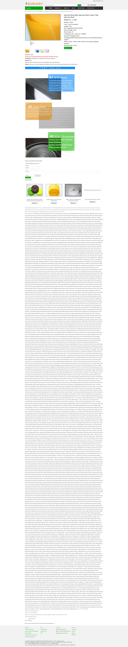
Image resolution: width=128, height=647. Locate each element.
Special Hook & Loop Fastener (31, 631)
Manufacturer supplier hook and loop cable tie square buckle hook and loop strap (45, 326)
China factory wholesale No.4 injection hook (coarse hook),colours (39, 271)
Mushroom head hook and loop (70, 246)
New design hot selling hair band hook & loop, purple (56, 313)
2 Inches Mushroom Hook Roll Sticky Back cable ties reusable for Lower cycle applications (48, 338)
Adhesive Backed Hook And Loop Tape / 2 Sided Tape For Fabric (85, 461)
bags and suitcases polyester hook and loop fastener (62, 234)
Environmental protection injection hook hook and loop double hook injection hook (58, 499)
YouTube (74, 634)
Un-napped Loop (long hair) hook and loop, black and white (85, 250)
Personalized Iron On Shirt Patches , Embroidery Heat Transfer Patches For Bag (50, 560)
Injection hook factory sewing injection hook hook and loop (49, 468)
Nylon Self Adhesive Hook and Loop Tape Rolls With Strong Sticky (56, 461)
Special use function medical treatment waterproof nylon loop (40, 321)
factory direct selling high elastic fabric (73, 321)
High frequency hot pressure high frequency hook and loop (48, 259)
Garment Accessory (34, 608)
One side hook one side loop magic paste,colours (84, 236)
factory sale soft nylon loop (36, 317)
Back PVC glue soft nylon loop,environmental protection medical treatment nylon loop (61, 317)
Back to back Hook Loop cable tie (32, 607)
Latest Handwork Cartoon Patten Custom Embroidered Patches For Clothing (66, 582)
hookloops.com (51, 623)
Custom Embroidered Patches (56, 608)
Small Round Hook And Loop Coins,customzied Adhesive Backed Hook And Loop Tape (60, 332)
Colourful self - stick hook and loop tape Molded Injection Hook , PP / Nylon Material (51, 430)
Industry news (44, 631)
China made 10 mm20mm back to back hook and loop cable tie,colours (41, 242)
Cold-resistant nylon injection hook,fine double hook (84, 267)
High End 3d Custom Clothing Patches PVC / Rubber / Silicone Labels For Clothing (83, 553)
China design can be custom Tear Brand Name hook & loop (57, 305)
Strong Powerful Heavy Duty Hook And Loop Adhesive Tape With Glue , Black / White (50, 426)
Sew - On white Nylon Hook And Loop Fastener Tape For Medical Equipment (63, 420)
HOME (50, 8)
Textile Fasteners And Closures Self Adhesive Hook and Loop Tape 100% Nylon (45, 434)
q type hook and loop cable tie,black (73, 292)
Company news (44, 629)
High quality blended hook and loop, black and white (87, 219)
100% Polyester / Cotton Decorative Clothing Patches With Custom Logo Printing (60, 537)
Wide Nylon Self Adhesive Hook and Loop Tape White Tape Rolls (73, 459)
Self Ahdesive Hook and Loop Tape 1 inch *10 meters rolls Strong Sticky (67, 438)
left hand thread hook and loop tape (67, 298)
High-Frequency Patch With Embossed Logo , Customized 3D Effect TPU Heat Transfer (66, 547)
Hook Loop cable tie (96, 605)
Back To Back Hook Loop (53, 601)
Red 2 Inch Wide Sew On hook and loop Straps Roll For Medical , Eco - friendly (65, 411)
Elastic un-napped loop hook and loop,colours (77, 255)
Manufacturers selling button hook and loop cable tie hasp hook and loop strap (78, 326)
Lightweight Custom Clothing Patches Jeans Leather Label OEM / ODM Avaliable (57, 559)
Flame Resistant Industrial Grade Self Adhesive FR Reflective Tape (44, 372)
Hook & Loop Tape (29, 629)
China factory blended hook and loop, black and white (68, 221)
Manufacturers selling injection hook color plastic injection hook (51, 470)
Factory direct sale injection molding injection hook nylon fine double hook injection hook (66, 509)
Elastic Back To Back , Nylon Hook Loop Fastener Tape (78, 455)
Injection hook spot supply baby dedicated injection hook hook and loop (87, 489)
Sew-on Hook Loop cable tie (46, 607)
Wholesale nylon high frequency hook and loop (71, 259)
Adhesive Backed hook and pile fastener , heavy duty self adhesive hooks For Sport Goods (57, 447)
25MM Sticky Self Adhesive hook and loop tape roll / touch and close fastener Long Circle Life (66, 440)
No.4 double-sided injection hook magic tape (70, 265)
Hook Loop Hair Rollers (70, 607)
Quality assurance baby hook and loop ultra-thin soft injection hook (48, 466)
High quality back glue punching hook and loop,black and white (74, 284)
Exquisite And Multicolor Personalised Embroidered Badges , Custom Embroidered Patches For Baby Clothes (58, 574)
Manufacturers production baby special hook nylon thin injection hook (49, 497)
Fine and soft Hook (74, 601)
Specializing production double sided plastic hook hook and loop (88, 488)
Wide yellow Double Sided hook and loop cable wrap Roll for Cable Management (42, 390)
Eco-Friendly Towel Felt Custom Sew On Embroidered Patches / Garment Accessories (57, 516)
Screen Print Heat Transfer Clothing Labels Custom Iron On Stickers (71, 589)
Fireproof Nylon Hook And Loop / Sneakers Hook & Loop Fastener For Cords (71, 417)
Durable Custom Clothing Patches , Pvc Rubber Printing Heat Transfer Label (44, 520)
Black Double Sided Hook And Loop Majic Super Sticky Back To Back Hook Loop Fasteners (53, 384)
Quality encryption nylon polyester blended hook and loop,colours (42, 227)
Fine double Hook (45, 603)
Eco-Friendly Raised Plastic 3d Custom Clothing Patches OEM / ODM (78, 513)
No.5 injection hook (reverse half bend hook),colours (90, 271)
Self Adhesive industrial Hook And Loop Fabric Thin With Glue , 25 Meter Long (64, 401)
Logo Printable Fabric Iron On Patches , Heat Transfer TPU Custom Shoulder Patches (47, 553)
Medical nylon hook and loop (56, 217)
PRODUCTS (58, 8)
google (73, 633)
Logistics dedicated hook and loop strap (77, 301)
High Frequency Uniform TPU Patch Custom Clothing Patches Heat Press (86, 539)
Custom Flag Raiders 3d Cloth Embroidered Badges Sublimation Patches (40, 541)
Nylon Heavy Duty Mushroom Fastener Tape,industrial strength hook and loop (75, 340)
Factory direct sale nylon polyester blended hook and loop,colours (63, 225)
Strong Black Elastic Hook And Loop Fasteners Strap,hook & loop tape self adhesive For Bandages (75, 349)
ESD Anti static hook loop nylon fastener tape (51, 395)
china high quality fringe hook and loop (46, 309)
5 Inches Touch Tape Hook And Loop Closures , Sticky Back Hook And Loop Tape (82, 451)
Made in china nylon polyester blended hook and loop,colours (81, 223)
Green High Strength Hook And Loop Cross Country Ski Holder (75, 395)
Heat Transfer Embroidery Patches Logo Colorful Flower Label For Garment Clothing (47, 585)
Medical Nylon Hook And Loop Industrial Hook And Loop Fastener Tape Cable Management (47, 415)
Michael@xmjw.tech (99, 0)
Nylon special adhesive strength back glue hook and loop (76, 276)
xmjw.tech (29, 623)
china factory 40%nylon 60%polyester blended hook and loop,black (53, 228)
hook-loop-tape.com (36, 623)
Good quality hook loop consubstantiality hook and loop (46, 240)
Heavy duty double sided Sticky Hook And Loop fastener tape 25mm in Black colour (62, 442)
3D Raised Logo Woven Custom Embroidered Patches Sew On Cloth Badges (70, 580)
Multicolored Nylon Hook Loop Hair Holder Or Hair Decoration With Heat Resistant (71, 392)
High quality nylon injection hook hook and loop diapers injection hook (80, 493)
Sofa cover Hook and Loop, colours (59, 213)
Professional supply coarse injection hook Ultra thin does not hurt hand (82, 501)
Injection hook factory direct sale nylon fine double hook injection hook (54, 507)
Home (26, 11)
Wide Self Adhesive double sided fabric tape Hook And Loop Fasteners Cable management (82, 388)
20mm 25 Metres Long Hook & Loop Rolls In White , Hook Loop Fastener (76, 436)
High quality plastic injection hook (41, 505)
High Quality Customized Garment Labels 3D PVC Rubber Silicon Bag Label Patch (43, 526)
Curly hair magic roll (33, 309)
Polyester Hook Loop (29, 601)
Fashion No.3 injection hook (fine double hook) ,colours (61, 267)
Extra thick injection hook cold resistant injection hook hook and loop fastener (57, 486)
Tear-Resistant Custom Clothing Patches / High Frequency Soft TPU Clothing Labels (79, 520)
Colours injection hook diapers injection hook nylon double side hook (60, 480)
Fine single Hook (79, 599)
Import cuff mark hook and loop (77, 305)
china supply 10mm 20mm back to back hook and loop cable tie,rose (55, 244)
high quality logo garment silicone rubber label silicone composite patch (53, 524)
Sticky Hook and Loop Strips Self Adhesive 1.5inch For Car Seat (51, 455)
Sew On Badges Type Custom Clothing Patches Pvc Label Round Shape (82, 560)
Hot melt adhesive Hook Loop (72, 605)
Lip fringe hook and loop (87, 307)
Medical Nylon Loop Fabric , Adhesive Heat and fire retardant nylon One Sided (49, 405)
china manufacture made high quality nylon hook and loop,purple (77, 217)
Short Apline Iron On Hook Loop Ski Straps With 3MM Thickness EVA (59, 397)
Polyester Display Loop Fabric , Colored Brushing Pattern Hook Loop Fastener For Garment (44, 407)
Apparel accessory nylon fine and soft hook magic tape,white (77, 248)
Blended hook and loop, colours (64, 230)
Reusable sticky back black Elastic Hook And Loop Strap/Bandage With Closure (65, 344)
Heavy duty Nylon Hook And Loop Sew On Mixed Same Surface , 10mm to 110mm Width (70, 418)
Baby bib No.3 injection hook (43, 300)
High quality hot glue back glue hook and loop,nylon (82, 282)
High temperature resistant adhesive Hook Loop (92, 603)
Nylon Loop (78, 607)
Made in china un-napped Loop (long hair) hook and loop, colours (64, 252)
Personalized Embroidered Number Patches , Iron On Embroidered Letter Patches (83, 585)
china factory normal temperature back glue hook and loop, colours (50, 276)
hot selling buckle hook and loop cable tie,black (85, 298)
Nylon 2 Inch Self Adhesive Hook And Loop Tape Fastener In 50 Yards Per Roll (49, 428)
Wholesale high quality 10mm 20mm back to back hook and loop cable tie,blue (73, 242)
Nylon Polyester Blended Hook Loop (92, 599)
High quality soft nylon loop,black (87, 317)
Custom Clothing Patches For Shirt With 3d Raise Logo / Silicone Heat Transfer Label (65, 514)
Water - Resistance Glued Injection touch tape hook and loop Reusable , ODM (52, 432)
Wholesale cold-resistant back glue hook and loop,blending (51, 280)
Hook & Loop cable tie (30, 636)
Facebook (74, 629)
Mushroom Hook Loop (64, 601)
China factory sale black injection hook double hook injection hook (69, 495)
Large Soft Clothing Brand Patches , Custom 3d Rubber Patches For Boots (73, 562)
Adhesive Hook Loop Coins (86, 605)
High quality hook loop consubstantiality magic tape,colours (67, 238)
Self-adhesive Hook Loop (52, 599)
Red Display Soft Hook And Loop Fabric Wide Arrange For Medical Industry (59, 403)
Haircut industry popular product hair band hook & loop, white (81, 313)
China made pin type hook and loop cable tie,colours (85, 288)
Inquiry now (68, 48)
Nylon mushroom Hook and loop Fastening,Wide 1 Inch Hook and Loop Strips (41, 340)
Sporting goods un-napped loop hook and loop (89, 252)
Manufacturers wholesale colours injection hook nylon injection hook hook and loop (48, 474)
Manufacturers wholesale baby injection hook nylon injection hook (79, 470)
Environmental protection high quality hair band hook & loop (73, 315)
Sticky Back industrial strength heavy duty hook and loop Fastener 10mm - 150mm (79, 434)
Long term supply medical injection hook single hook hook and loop (48, 513)
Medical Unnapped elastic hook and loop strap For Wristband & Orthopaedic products (74, 347)
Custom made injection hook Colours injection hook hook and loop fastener (58, 476)
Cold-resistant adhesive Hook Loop (32, 605)
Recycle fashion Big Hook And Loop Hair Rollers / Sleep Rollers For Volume (63, 394)
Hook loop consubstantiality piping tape (46, 238)
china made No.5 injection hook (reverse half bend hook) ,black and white (65, 273)
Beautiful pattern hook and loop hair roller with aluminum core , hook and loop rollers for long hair (66, 568)
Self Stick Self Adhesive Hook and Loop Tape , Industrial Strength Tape (71, 453)
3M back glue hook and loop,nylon (71, 280)
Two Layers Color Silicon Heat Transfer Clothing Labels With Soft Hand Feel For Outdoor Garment (64, 593)
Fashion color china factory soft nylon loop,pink (73, 319)
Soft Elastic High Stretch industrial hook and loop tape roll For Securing (40, 347)
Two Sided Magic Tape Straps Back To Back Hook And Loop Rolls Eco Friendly (45, 388)
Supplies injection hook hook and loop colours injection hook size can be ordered (71, 482)
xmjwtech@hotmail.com (65, 631)
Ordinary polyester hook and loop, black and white (43, 232)
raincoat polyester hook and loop (81, 234)
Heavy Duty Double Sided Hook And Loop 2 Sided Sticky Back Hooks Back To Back (78, 390)
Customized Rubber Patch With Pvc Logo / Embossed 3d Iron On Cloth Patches (78, 526)
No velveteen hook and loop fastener (59, 255)
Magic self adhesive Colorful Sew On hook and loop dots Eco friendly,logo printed (68, 328)
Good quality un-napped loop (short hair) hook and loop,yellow (54, 253)
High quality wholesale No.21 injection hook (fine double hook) (61, 269)
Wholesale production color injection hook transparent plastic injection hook (59, 472)
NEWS (73, 8)
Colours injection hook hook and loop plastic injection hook (55, 478)
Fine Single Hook (40, 11)
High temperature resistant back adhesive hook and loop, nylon (51, 278)
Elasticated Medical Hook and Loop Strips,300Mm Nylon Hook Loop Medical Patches (66, 357)
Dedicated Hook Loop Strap (59, 607)
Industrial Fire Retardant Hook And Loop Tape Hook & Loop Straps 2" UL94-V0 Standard (78, 372)
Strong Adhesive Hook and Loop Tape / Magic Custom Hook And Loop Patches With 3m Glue (80, 374)
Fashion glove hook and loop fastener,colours (88, 232)
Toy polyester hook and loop (94, 234)
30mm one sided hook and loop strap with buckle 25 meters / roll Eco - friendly (56, 380)
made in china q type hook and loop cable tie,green (76, 294)
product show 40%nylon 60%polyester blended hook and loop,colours (42, 230)
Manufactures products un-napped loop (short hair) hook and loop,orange (83, 253)
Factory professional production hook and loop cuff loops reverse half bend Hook (64, 465)
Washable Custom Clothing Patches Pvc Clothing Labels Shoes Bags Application (78, 555)
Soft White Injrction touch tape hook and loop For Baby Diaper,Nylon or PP (56, 359)
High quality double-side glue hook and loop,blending (36, 282)
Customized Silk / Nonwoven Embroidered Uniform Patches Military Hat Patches (53, 539)
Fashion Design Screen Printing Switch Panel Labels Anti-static (55, 551)
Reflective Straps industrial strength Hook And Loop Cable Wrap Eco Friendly (55, 413)
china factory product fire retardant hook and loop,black (79, 261)
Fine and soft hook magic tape (65, 250)
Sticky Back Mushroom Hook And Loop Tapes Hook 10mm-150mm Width (84, 338)
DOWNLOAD (81, 8)
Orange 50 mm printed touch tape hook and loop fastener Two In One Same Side (59, 422)
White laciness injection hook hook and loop (70, 484)
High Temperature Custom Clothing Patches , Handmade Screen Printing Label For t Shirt (71, 528)
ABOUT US (66, 8)
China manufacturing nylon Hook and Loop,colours (78, 213)
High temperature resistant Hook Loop (90, 607)
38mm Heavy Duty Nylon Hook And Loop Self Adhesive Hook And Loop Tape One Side (56, 424)
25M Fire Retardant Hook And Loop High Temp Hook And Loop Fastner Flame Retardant (50, 370)
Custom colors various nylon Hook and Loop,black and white (48, 215)
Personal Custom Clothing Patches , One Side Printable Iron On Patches (65, 532)
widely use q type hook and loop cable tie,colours (41, 296)
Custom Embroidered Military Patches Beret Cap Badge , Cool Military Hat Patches (42, 555)
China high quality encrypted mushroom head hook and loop (51, 248)
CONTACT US (90, 8)
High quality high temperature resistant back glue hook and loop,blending (80, 278)
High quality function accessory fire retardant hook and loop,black (53, 261)
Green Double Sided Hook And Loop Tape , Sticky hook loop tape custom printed (53, 386)
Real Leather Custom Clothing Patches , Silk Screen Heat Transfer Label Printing (64, 545)
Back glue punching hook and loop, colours (51, 284)
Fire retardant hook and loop (88, 259)
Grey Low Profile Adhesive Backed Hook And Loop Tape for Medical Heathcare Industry (50, 361)
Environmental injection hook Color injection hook (73, 468)
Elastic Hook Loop (90, 601)
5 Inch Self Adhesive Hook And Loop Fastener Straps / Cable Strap (44, 459)
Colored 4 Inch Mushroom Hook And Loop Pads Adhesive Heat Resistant (67, 342)
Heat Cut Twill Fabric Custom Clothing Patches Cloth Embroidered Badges (69, 564)
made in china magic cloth (59, 321)
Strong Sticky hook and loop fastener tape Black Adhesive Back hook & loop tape (46, 451)
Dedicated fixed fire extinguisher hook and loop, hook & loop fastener (54, 301)
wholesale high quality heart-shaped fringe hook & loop (41, 311)
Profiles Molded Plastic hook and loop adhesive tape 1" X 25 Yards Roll (59, 353)
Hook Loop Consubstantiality (41, 601)
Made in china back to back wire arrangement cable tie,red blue (51, 292)
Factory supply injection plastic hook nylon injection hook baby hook (77, 466)
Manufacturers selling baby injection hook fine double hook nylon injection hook (66, 505)
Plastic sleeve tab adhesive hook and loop (87, 323)
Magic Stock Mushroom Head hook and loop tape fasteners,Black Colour (52, 334)
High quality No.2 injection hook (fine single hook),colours (45, 263)
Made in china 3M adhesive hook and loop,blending (90, 280)
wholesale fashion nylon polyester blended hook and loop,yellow (70, 227)
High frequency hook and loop (47, 257)
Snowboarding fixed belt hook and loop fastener (39, 303)
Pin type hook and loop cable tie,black (45, 288)
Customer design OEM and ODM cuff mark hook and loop (68, 307)
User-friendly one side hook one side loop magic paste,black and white (59, 236)
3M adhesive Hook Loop (45, 605)
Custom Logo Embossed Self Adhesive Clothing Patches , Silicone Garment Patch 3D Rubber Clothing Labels (63, 534)
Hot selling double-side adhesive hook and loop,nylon (59, 282)
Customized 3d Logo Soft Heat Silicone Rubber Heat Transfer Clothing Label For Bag (54, 518)
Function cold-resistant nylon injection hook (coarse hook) (66, 271)
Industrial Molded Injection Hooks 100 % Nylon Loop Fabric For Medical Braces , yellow (63, 399)
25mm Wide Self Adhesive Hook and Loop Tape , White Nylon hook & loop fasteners (62, 443)
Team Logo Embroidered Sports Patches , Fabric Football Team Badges (76, 587)
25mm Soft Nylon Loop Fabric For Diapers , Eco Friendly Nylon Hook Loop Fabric (74, 409)
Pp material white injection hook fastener (82, 486)
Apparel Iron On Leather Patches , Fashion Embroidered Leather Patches (70, 543)
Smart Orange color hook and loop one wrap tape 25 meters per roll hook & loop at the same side (50, 382)
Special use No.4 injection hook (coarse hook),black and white (89, 269)
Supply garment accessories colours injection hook (79, 478)
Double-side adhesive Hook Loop (59, 605)
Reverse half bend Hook (61, 603)
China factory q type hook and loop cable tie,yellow (54, 294)
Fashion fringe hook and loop (80, 309)
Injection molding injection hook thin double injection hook (47, 484)
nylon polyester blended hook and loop (88, 221)
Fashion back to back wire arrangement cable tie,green (76, 290)
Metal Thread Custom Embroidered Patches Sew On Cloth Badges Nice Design (56, 584)
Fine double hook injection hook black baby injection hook (82, 507)
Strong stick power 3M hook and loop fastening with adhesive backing (74, 376)
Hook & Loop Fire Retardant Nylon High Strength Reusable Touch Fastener (58, 369)
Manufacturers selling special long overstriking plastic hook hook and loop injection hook (67, 463)
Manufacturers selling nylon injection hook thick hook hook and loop (50, 493)
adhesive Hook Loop (71, 599)
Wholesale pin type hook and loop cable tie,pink (64, 288)
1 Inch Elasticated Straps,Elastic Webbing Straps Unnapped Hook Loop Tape (86, 346)
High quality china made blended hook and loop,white (55, 223)
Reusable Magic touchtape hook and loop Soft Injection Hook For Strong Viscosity (82, 363)
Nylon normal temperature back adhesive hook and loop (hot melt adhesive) (63, 275)
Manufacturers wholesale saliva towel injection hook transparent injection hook (41, 491)
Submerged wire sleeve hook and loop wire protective (52, 324)
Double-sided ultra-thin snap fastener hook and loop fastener (62, 303)
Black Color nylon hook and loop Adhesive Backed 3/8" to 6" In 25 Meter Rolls (51, 449)
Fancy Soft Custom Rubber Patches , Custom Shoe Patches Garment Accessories (66, 557)
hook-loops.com (44, 623)
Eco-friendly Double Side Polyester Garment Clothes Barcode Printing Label (85, 524)
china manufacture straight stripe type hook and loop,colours (46, 298)
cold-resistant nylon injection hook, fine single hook (91, 265)
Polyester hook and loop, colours (79, 230)
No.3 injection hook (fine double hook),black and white (36, 267)
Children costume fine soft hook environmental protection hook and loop (83, 300)
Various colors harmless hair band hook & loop (50, 315)
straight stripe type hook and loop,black (60, 296)
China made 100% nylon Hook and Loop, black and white (74, 215)
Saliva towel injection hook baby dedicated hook (35, 489)
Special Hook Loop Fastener (90, 597)
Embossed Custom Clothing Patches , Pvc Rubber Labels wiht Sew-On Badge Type (61, 536)
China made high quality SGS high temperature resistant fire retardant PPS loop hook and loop (58, 323)
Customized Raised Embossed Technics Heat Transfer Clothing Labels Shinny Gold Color (65, 597)
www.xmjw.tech (28, 620)
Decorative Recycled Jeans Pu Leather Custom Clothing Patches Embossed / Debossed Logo (75, 541)
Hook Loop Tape (42, 599)
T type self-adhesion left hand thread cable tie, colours (75, 286)
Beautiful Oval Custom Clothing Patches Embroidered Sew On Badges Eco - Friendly (69, 566)
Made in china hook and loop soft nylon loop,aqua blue (51, 319)
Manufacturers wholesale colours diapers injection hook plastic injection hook (83, 474)
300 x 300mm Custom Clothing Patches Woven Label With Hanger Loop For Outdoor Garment (67, 530)
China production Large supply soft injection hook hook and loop (65, 503)
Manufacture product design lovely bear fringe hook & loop (85, 311)
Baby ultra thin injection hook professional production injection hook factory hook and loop (62, 511)
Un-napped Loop (82, 601)
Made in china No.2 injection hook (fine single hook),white (71, 263)
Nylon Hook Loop (62, 599)
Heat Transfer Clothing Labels (69, 608)
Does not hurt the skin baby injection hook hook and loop (76, 497)
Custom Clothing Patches (44, 608)
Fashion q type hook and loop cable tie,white (90, 292)
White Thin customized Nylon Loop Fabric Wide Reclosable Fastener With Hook (82, 407)
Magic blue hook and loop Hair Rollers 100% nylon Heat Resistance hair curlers (61, 570)
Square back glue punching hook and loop (54, 286)
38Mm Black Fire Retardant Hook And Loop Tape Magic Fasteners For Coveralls (67, 367)
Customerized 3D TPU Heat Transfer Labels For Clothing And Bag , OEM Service (67, 591)
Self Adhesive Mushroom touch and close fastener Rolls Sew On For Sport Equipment (47, 336)
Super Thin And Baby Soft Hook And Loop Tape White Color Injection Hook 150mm (46, 363)
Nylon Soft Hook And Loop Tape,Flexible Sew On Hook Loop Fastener (44, 355)
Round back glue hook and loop (95, 284)
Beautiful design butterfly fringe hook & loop (63, 311)
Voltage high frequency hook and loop (62, 257)
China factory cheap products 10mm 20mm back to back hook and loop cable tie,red (45, 246)
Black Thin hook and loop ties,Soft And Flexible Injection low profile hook (70, 351)
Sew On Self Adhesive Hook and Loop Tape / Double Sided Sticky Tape (59, 457)
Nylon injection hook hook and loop (92, 199)
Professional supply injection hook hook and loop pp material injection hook (58, 488)
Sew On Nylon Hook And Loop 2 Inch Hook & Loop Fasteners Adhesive (82, 415)
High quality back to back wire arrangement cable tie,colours (52, 290)
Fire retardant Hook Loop (35, 603)
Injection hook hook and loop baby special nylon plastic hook (59, 489)
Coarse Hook (53, 603)
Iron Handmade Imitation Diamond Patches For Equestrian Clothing (49, 578)
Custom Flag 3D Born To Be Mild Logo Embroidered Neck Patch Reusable (59, 572)
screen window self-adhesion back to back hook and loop (43, 307)
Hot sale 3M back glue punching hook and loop (35, 286)
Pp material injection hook (55, 265)
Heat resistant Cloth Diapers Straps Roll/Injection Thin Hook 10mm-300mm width (77, 355)
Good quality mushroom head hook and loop (86, 246)
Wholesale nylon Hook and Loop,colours (47, 219)
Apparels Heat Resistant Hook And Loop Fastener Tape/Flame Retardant (75, 365)
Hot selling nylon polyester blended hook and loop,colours (44, 221)
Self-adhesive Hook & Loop (31, 634)
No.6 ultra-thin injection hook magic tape (40, 265)
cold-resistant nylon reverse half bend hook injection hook (37, 273)
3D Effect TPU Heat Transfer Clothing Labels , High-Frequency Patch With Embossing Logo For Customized (63, 595)
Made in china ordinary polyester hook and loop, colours (66, 232)
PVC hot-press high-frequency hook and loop (80, 257)
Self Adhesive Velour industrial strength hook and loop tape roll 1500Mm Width (83, 405)
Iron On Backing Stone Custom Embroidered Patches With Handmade (78, 578)
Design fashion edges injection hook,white (90, 273)
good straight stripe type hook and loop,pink (78, 296)
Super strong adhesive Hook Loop (74, 603)
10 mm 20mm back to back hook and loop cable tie (69, 240)
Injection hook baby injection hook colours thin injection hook (40, 482)
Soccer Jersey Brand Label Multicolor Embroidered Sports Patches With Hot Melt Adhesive (53, 576)
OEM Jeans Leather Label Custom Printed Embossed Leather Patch (60, 549)
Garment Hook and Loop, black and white (42, 213)
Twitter (73, 631)
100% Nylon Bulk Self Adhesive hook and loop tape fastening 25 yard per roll (61, 445)
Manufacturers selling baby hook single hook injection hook (71, 491)
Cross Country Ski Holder (80, 397)
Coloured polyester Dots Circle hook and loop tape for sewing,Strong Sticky (60, 330)
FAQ (42, 633)
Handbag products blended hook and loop (59, 300)
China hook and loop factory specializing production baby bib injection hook (51, 501)
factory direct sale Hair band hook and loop (65, 309)
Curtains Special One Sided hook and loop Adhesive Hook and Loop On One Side (62, 378)
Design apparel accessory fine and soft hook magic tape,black (45, 250)
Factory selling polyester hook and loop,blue (34, 236)
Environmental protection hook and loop (41, 217)
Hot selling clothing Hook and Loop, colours (66, 219)
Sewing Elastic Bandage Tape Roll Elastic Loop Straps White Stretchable (53, 346)
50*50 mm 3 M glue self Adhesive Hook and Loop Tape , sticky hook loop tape (42, 376)
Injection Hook (32, 11)
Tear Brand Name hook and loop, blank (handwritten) (86, 303)
